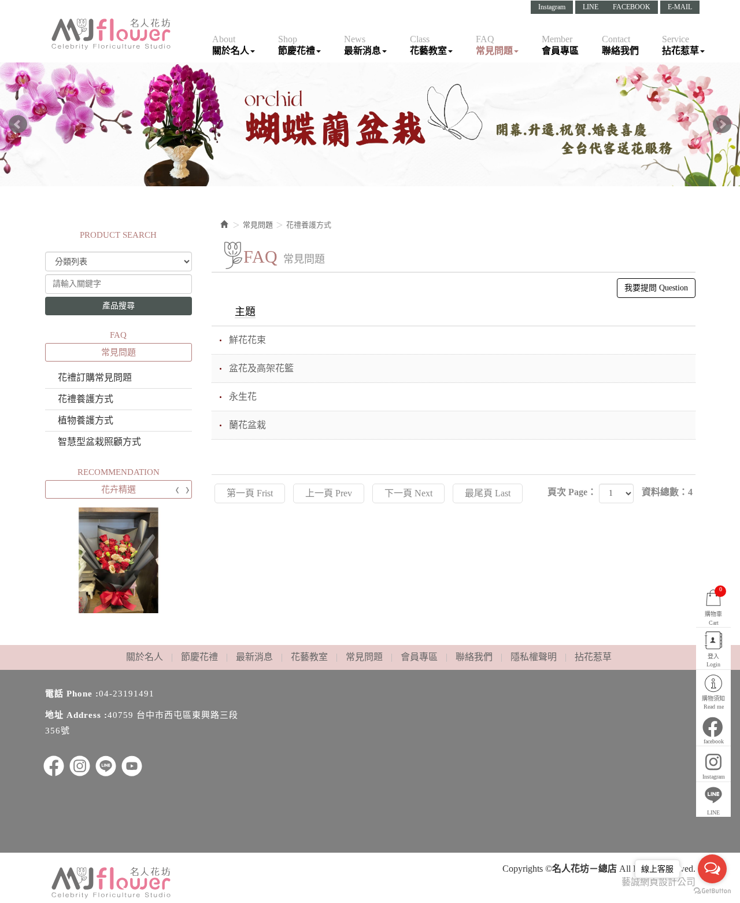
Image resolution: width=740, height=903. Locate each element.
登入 (713, 660)
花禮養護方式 (85, 399)
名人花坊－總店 (111, 34)
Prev (18, 124)
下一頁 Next (408, 493)
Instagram (551, 7)
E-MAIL (680, 7)
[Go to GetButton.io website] (712, 891)
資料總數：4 (667, 492)
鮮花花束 (247, 340)
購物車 (713, 605)
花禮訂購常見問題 (95, 377)
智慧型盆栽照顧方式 (99, 442)
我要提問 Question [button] (656, 287)
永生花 (243, 396)
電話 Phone (68, 693)
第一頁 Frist (250, 493)
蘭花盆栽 (247, 425)
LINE (590, 7)
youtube (131, 765)
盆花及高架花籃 (261, 368)
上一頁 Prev (328, 493)
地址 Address (73, 715)
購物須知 (713, 702)
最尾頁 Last (487, 493)
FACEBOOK (631, 7)
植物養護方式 (85, 420)
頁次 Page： (572, 492)
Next (722, 124)
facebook (714, 741)
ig (79, 765)
